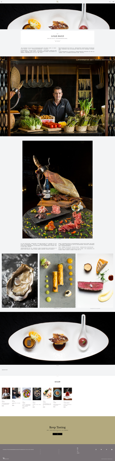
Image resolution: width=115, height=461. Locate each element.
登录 (113, 1)
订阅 (77, 451)
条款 (77, 449)
